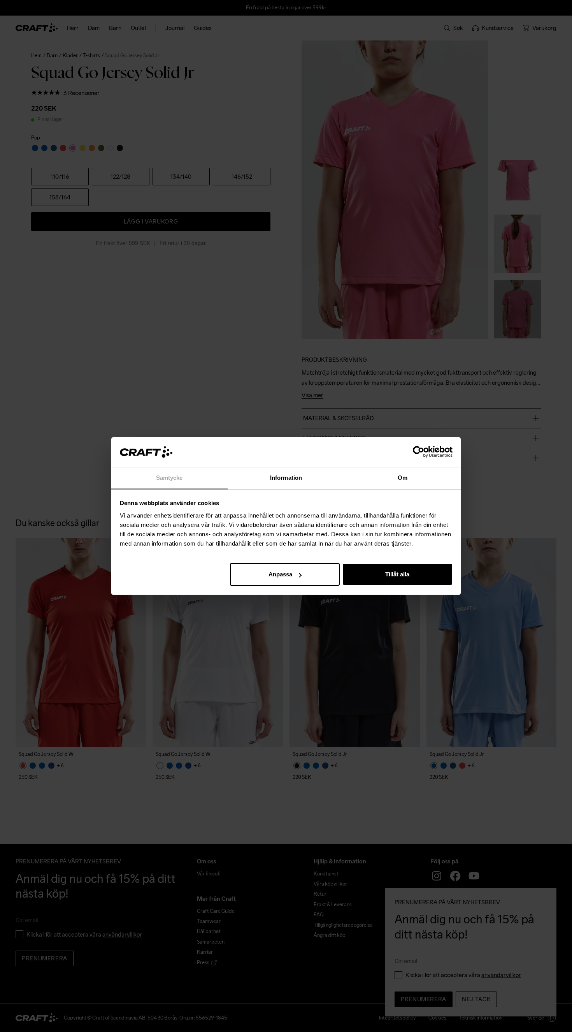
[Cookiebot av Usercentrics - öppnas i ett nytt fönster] (418, 452)
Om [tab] (402, 477)
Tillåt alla (397, 574)
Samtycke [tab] (169, 477)
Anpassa (280, 574)
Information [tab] (286, 477)
